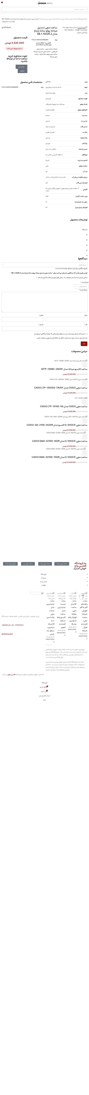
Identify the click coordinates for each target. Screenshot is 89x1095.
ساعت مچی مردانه (62, 19)
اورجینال (48, 98)
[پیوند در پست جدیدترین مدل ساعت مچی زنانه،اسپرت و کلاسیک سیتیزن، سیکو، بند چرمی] (66, 617)
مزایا (86, 315)
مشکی (48, 137)
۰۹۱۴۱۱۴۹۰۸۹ (6, 625)
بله (46, 171)
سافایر (54, 149)
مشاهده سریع (79, 420)
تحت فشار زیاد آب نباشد (53, 177)
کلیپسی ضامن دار (51, 154)
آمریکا (47, 160)
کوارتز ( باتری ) (50, 109)
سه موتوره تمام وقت (52, 104)
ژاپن (47, 165)
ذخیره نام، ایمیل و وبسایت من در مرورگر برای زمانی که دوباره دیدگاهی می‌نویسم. (59, 333)
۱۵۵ (47, 196)
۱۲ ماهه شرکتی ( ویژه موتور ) (70, 188)
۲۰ (46, 201)
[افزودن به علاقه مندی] (67, 420)
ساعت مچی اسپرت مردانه (48, 19)
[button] (84, 420)
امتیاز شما (84, 282)
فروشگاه (80, 19)
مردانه (48, 115)
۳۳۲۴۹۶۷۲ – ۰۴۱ (18, 625)
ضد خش (48, 149)
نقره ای (48, 143)
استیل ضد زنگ (50, 126)
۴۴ (47, 207)
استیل (48, 121)
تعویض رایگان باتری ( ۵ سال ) (53, 189)
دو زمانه (61, 104)
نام (85, 324)
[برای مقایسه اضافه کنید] (73, 420)
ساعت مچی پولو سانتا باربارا (48, 54)
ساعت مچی (73, 19)
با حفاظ (60, 154)
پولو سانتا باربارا (50, 93)
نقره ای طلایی (50, 132)
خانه (86, 19)
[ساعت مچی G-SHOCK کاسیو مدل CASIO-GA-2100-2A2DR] (65, 415)
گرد (47, 182)
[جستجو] (4, 9)
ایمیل (40, 324)
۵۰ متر (64, 177)
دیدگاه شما (83, 290)
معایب (41, 315)
